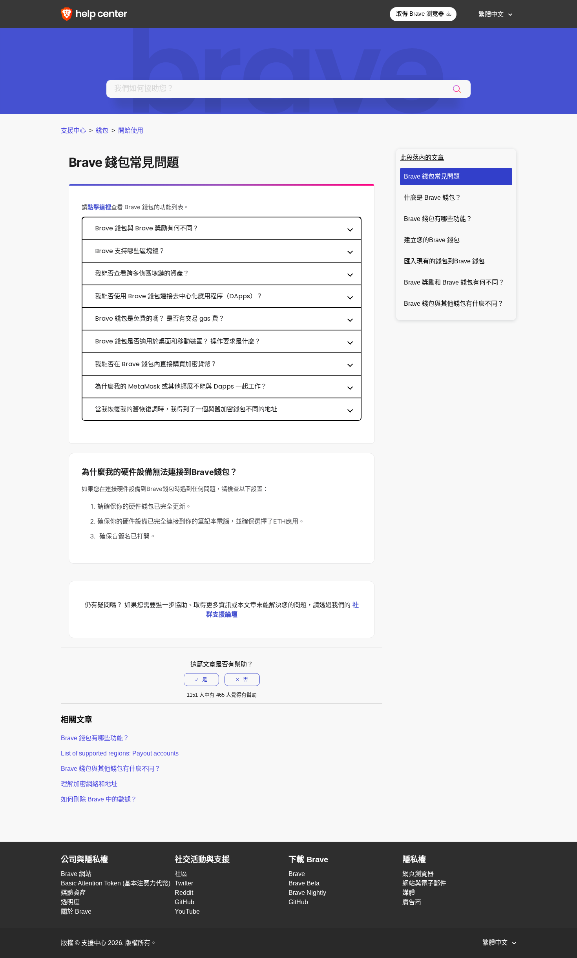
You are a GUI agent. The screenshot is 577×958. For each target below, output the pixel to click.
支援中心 (73, 130)
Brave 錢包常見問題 (432, 176)
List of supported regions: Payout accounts (120, 753)
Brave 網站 (76, 873)
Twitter (184, 883)
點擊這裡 (99, 207)
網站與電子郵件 (424, 883)
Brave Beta (304, 883)
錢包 (102, 130)
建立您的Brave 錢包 (432, 240)
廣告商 (411, 902)
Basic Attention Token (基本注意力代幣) (115, 883)
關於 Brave (76, 911)
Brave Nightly (307, 892)
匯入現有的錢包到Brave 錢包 (444, 261)
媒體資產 (73, 892)
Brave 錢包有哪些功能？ (438, 218)
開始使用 (130, 130)
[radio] (201, 679)
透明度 (70, 902)
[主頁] (96, 13)
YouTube (187, 911)
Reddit (184, 892)
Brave (296, 873)
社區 (181, 873)
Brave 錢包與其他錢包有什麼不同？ (454, 303)
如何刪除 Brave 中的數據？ (99, 799)
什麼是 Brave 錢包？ (432, 197)
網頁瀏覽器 (418, 873)
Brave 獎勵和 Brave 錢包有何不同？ (454, 282)
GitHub (184, 902)
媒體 (408, 892)
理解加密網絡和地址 (89, 784)
